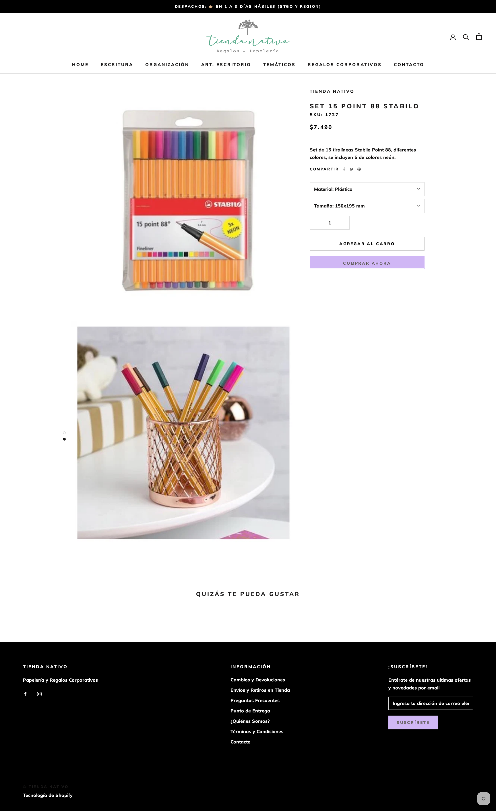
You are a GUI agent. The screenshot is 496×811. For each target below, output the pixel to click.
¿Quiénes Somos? (250, 721)
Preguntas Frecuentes (255, 700)
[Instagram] (39, 693)
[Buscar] (466, 37)
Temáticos (279, 64)
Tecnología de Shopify (48, 795)
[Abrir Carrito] (479, 36)
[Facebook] (344, 169)
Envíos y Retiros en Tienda (260, 690)
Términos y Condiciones (256, 731)
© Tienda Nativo (46, 786)
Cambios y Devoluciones (257, 680)
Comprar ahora (367, 263)
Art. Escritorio (226, 64)
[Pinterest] (359, 169)
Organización (167, 64)
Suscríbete (413, 722)
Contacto (409, 64)
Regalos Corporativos (345, 64)
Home (80, 64)
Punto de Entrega (250, 711)
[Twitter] (351, 169)
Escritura (117, 64)
